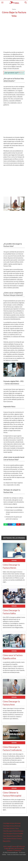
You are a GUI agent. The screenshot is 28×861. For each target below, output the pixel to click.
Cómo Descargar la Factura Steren (11, 566)
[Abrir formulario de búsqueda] (26, 2)
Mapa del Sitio (6, 841)
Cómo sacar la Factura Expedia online (12, 656)
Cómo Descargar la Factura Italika (11, 612)
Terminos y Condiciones (14, 850)
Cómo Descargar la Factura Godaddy (13, 833)
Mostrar (21, 73)
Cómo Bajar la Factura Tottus (11, 828)
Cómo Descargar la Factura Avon (11, 703)
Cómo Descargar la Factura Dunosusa (13, 831)
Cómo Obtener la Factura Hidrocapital (12, 794)
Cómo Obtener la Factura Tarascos (12, 838)
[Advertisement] (14, 36)
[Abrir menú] (2, 2)
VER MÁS (14, 560)
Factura (14, 9)
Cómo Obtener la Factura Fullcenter (12, 836)
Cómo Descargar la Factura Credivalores (12, 748)
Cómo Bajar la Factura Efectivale (11, 826)
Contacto (14, 846)
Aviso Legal (6, 846)
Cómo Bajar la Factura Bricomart (12, 823)
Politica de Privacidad (16, 848)
